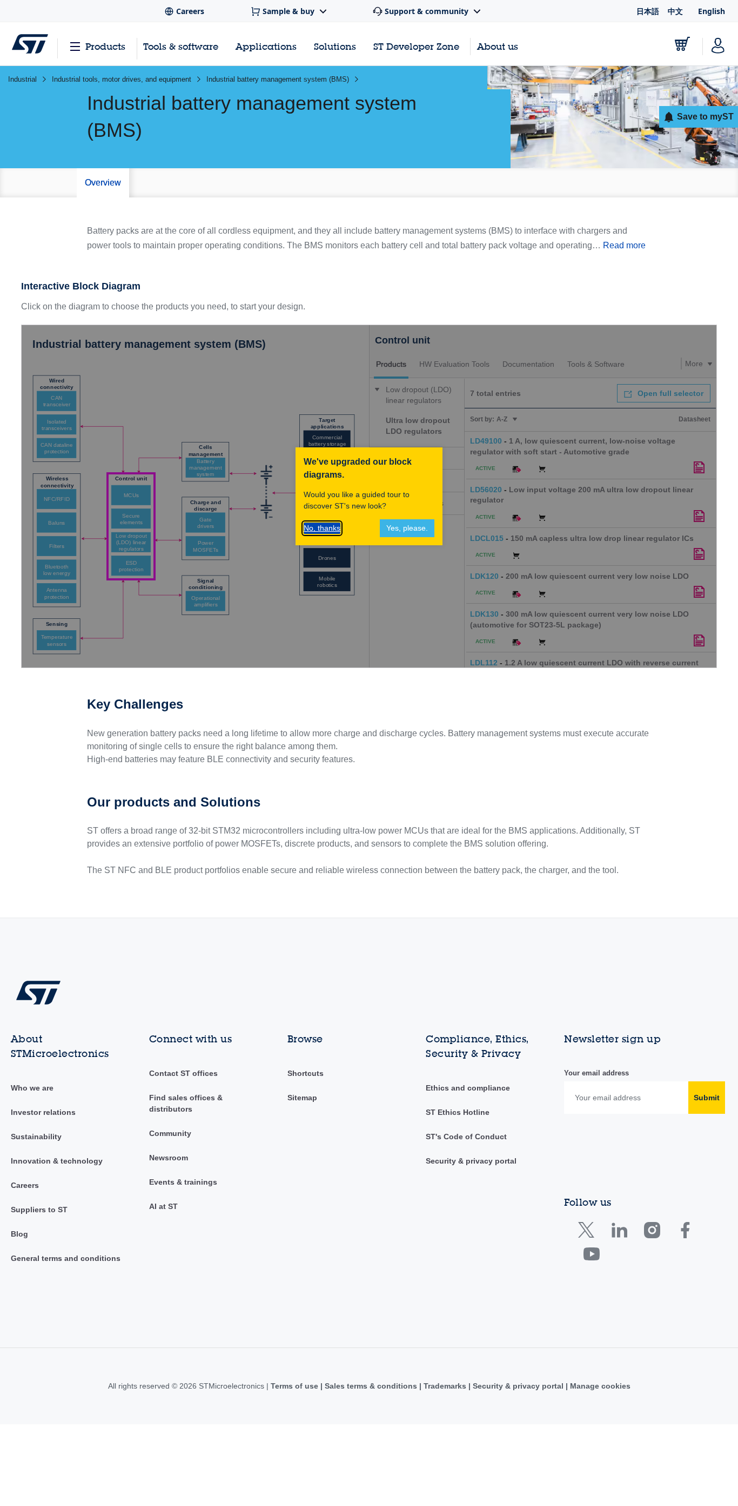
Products (105, 46)
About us (497, 46)
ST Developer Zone (416, 46)
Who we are (32, 1088)
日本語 (647, 11)
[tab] (103, 182)
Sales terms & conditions (371, 1386)
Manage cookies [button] (599, 1386)
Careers (25, 1185)
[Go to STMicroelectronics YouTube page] (591, 1256)
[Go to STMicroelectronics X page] (588, 1232)
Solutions (335, 46)
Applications (266, 46)
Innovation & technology (57, 1161)
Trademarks (444, 1386)
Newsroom (168, 1157)
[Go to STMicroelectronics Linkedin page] (619, 1232)
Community (170, 1133)
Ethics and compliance (468, 1088)
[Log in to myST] (718, 44)
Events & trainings (183, 1182)
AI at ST (163, 1206)
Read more (624, 245)
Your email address (596, 1073)
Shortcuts (305, 1073)
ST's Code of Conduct (466, 1136)
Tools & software (180, 46)
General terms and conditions (65, 1258)
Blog (19, 1234)
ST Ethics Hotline (457, 1112)
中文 (675, 11)
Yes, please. (407, 528)
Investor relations (43, 1112)
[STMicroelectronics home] (30, 44)
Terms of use (295, 1386)
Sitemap (302, 1097)
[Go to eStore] (682, 44)
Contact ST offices (183, 1073)
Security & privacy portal (471, 1161)
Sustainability (36, 1136)
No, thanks (322, 528)
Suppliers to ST (39, 1209)
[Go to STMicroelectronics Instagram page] (652, 1232)
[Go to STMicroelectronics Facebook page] (685, 1232)
